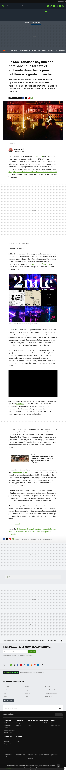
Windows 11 (48, 696)
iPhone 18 (50, 50)
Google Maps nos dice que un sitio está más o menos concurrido (33, 172)
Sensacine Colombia (30, 757)
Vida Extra (18, 725)
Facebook (23, 98)
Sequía (34, 50)
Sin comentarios (16, 98)
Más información (10, 768)
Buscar (59, 708)
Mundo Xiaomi (8, 732)
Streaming (7, 686)
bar (41, 539)
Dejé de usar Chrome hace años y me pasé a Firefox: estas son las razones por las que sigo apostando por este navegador (32, 531)
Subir (57, 715)
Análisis (26, 686)
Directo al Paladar (44, 723)
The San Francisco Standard (22, 472)
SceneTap (20, 404)
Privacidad (34, 539)
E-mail (32, 98)
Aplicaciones (25, 539)
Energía (26, 690)
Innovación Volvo (36, 22)
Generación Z (42, 50)
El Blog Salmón (20, 739)
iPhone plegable (34, 640)
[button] (18, 149)
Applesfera (7, 727)
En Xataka (33, 454)
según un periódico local (41, 264)
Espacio (47, 686)
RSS (31, 664)
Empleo (26, 696)
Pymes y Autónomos (19, 742)
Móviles (6, 690)
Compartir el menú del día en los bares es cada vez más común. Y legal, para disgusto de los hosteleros (42, 459)
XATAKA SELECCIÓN (18, 6)
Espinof (30, 725)
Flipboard (29, 98)
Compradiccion (8, 744)
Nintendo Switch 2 (25, 50)
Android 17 (44, 640)
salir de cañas (38, 156)
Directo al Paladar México (44, 755)
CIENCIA (28, 6)
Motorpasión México (54, 755)
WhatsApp (48, 6)
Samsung (27, 693)
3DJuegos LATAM (20, 754)
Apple (5, 693)
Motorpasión (54, 723)
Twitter (63, 6)
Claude (52, 640)
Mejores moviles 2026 (22, 640)
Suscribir (32, 652)
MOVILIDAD (35, 6)
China (7, 50)
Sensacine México (32, 754)
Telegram (54, 6)
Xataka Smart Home (9, 730)
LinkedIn (38, 664)
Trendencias (7, 739)
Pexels (17, 524)
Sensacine (30, 723)
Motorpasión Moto (56, 725)
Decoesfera (7, 741)
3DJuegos (18, 723)
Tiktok (51, 6)
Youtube (60, 6)
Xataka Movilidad (50, 690)
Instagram (57, 6)
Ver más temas (8, 700)
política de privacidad (26, 655)
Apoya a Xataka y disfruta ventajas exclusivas (32, 672)
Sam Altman (14, 50)
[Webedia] (62, 1)
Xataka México (8, 754)
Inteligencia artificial (51, 693)
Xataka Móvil (7, 725)
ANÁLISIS (8, 6)
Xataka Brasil (7, 757)
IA (56, 50)
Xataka (6, 723)
